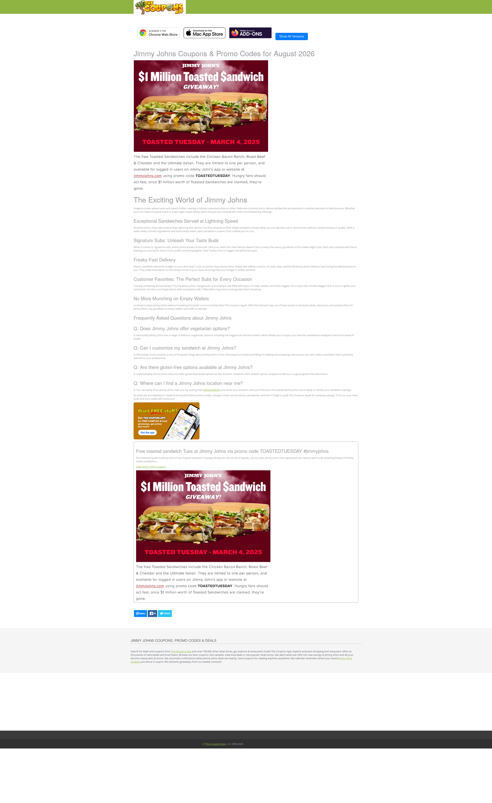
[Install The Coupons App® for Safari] (204, 32)
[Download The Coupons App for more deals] (201, 125)
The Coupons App (181, 651)
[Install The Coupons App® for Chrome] (158, 32)
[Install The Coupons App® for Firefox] (250, 32)
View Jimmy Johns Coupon (151, 466)
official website (211, 390)
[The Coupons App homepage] (160, 7)
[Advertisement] (246, 702)
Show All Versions (291, 36)
